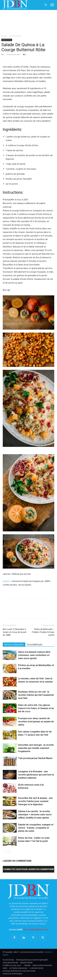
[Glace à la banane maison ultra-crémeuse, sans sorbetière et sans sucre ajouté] (10, 655)
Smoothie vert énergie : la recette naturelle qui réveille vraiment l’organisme (36, 748)
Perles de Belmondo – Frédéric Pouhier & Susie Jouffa (43, 632)
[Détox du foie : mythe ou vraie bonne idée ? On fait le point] (10, 841)
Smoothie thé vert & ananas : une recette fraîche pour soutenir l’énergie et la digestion (35, 801)
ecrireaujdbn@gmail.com (35, 929)
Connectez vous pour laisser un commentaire (28, 869)
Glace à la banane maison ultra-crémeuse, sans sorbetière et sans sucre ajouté (34, 655)
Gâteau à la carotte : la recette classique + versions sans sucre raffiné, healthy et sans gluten (35, 814)
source (6, 581)
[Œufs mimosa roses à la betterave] (10, 788)
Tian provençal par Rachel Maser (35, 758)
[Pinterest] (18, 58)
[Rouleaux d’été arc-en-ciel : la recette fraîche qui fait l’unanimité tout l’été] (10, 695)
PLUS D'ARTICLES (34, 645)
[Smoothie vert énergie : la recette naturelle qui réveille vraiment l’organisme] (10, 748)
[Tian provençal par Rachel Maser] (10, 761)
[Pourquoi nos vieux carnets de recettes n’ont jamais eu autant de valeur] (10, 721)
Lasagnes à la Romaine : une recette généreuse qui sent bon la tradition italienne (36, 774)
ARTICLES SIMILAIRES (14, 645)
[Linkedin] (31, 58)
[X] (12, 58)
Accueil (4, 36)
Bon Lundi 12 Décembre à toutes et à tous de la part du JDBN (14, 632)
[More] (37, 58)
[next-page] (9, 851)
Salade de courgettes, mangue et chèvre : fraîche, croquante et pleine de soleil (35, 827)
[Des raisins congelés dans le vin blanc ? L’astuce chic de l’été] (10, 735)
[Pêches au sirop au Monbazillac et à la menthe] (10, 668)
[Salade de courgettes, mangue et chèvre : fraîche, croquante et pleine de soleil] (10, 828)
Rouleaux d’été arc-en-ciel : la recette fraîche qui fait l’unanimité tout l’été (36, 694)
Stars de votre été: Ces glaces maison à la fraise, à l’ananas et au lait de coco (36, 708)
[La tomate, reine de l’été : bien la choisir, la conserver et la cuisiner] (10, 681)
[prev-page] (4, 851)
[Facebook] (5, 58)
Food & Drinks (15, 36)
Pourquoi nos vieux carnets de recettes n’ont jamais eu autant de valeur (36, 721)
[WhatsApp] (24, 58)
